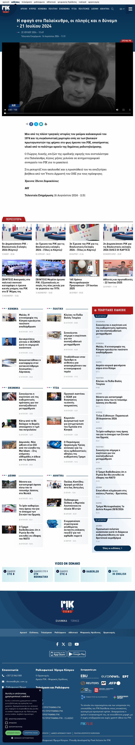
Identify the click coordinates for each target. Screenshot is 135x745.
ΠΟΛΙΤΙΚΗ (58, 309)
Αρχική (23, 633)
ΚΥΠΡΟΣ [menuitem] (32, 9)
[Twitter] (63, 644)
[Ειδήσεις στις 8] (14, 574)
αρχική (6, 2)
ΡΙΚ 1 (38, 693)
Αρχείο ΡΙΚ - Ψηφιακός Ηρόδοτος (52, 679)
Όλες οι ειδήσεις (112, 548)
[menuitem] (112, 9)
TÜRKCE (75, 621)
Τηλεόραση (46, 633)
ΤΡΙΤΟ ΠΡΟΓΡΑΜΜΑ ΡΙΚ (48, 715)
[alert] (22, 715)
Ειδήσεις (34, 633)
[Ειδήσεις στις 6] (66, 574)
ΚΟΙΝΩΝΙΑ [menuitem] (42, 9)
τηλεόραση (27, 2)
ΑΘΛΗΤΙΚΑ (58, 476)
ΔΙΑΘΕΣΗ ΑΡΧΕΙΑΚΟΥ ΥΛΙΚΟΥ (61, 733)
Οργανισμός (109, 633)
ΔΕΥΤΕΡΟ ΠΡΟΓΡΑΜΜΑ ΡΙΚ (49, 711)
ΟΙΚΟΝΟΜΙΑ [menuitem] (64, 9)
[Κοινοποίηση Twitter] (36, 124)
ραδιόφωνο (39, 2)
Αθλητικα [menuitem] (104, 9)
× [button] (40, 690)
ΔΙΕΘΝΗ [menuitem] (94, 9)
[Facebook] (58, 644)
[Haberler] (93, 574)
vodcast (82, 2)
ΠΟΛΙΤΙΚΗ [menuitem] (53, 9)
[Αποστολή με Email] (41, 124)
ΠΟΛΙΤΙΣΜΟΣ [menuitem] (84, 9)
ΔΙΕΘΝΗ (12, 476)
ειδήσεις (15, 2)
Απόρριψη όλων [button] (31, 733)
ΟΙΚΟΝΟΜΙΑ (14, 388)
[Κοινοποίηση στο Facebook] (31, 124)
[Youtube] (77, 644)
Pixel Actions (97, 740)
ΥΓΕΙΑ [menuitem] (74, 9)
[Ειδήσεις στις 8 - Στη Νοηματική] (40, 574)
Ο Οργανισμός (42, 676)
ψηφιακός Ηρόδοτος (67, 2)
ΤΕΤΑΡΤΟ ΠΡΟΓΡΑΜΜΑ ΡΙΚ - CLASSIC (54, 718)
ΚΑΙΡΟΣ (99, 362)
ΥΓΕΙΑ (56, 388)
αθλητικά (51, 2)
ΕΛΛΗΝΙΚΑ (61, 621)
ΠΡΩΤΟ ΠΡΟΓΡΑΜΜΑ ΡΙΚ (48, 708)
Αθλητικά (73, 633)
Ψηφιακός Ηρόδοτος (90, 633)
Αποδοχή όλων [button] (13, 733)
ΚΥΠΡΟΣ (99, 412)
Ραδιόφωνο (60, 633)
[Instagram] (70, 644)
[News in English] (119, 574)
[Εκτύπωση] (45, 123)
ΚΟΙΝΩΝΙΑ (13, 309)
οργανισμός (93, 2)
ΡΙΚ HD (39, 700)
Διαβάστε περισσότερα (25, 714)
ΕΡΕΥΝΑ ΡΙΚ (126, 41)
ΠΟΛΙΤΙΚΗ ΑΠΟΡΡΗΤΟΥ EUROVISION (87, 733)
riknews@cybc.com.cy (16, 682)
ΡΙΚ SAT (40, 704)
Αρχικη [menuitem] (24, 9)
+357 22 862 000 (14, 676)
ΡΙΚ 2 (38, 697)
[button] (6, 719)
